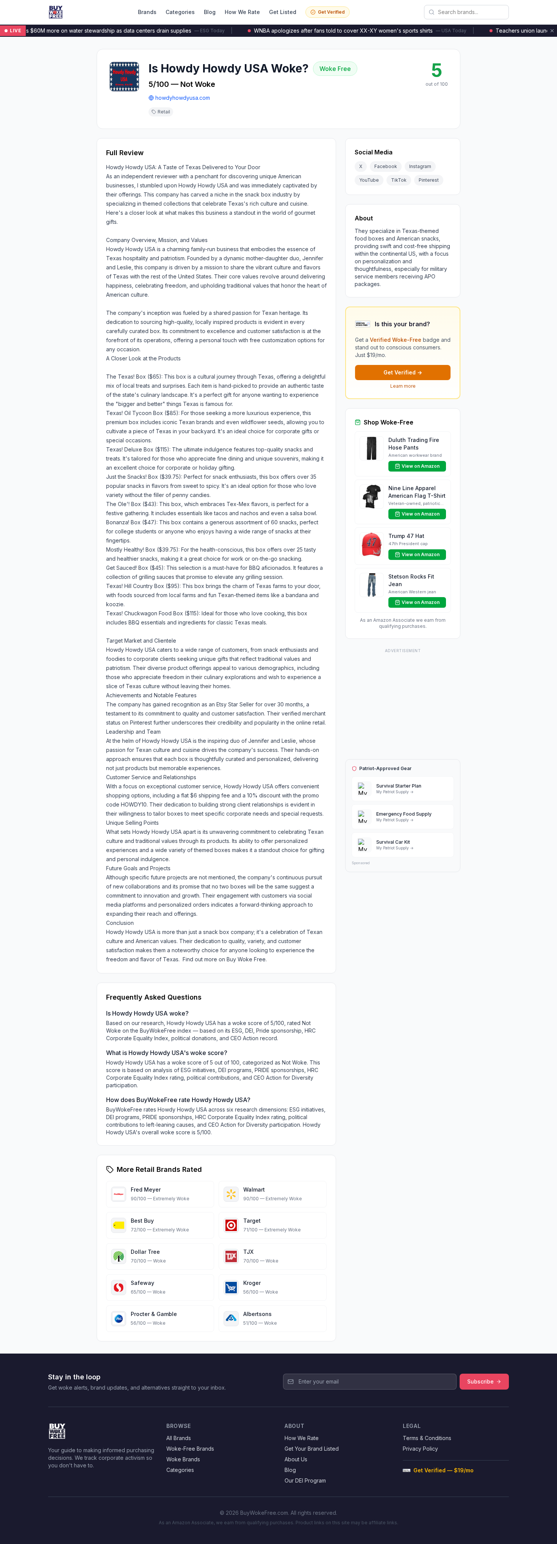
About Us (296, 1459)
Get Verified (331, 12)
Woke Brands (183, 1459)
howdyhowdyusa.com (182, 97)
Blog (210, 12)
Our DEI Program (305, 1480)
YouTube (369, 180)
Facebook (385, 166)
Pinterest (429, 180)
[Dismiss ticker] (552, 31)
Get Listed (282, 12)
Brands (147, 12)
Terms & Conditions (427, 1438)
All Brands (178, 1438)
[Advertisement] (403, 702)
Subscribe (480, 1381)
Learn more (403, 386)
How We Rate (242, 12)
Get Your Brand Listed (312, 1448)
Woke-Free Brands (190, 1448)
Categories (180, 12)
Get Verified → (402, 372)
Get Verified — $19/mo (443, 1470)
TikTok (399, 180)
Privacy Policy (420, 1448)
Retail (164, 112)
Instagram (420, 166)
